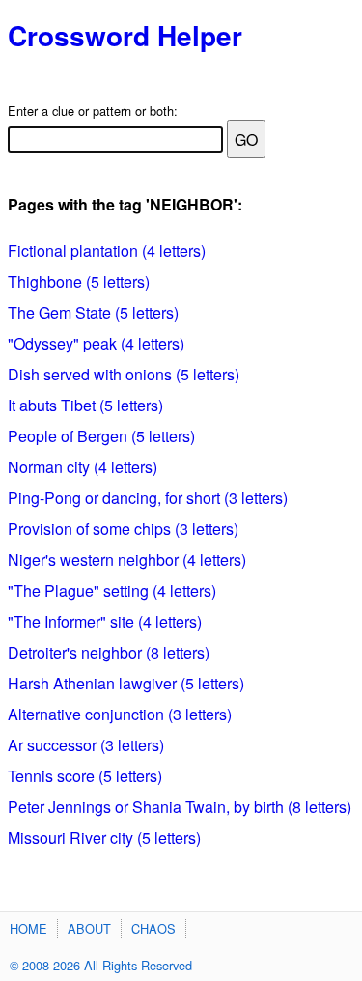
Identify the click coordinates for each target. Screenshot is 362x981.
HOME (28, 928)
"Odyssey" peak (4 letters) (96, 343)
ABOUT (89, 928)
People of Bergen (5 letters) (101, 436)
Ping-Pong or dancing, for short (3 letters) (148, 498)
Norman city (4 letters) (82, 467)
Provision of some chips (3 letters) (123, 529)
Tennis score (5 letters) (85, 776)
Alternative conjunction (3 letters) (120, 714)
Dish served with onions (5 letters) (123, 374)
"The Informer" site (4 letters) (105, 621)
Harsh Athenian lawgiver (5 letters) (126, 683)
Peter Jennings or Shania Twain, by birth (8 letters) (179, 807)
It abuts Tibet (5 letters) (85, 405)
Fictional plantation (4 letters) (107, 250)
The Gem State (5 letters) (93, 312)
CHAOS (153, 928)
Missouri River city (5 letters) (104, 838)
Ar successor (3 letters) (86, 745)
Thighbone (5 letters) (79, 281)
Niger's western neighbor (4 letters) (127, 559)
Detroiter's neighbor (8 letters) (108, 652)
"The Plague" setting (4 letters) (112, 590)
